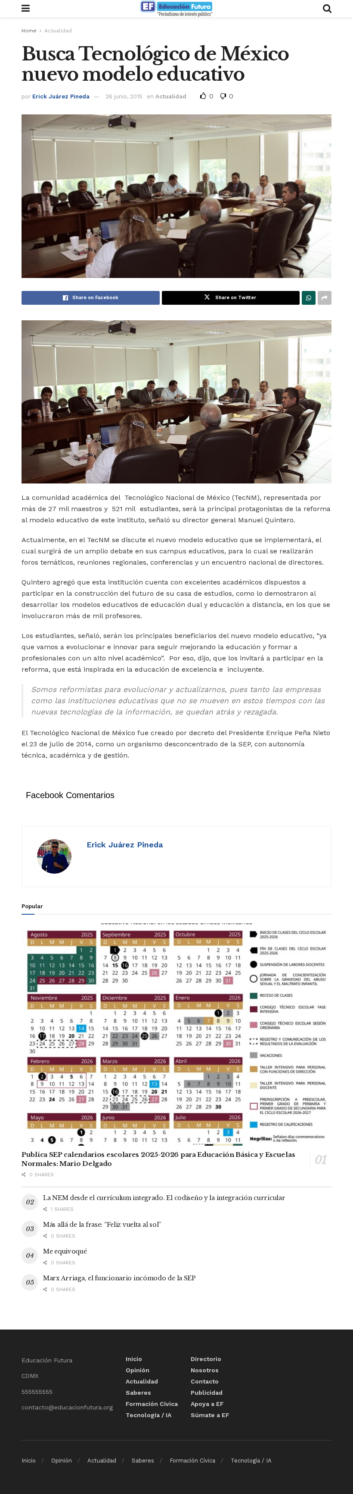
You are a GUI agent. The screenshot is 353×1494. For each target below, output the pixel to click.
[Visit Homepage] (176, 8)
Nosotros (205, 1370)
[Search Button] (327, 8)
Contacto (205, 1381)
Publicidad (207, 1392)
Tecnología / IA (148, 1415)
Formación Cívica (152, 1403)
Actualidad (58, 31)
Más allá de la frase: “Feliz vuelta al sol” (102, 1225)
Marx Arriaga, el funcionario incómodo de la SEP (119, 1278)
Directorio (206, 1358)
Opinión (137, 1370)
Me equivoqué (65, 1251)
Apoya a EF (207, 1403)
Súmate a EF (210, 1415)
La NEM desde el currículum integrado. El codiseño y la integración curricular (164, 1198)
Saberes (138, 1392)
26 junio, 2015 (123, 96)
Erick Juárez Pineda (61, 96)
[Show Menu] (26, 8)
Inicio (134, 1358)
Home (29, 31)
